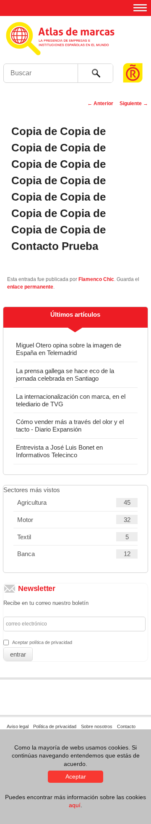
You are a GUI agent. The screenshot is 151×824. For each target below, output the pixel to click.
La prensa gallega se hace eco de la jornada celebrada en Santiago (65, 374)
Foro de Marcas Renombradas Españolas (133, 57)
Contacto (126, 726)
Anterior (100, 103)
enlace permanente (30, 287)
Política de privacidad (54, 726)
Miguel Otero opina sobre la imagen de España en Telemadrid (68, 349)
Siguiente (134, 103)
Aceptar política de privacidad (42, 642)
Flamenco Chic (96, 279)
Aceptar (75, 776)
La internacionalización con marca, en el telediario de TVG (70, 400)
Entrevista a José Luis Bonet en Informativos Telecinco (59, 451)
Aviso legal (18, 726)
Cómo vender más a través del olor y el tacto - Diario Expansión (70, 425)
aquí (75, 805)
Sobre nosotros (96, 726)
